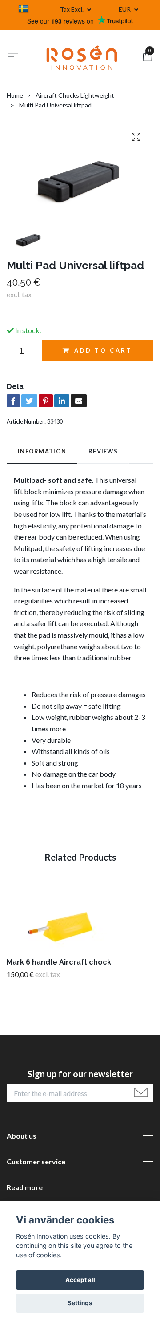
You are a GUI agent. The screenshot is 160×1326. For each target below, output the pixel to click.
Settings (80, 1302)
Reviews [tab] (103, 451)
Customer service (36, 1161)
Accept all (80, 1279)
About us (21, 1135)
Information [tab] (42, 451)
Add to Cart (103, 350)
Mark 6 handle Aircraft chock (59, 962)
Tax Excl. (72, 9)
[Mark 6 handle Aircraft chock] (80, 921)
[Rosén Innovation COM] (82, 57)
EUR (125, 9)
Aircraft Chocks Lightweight (75, 95)
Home (15, 95)
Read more (25, 1187)
